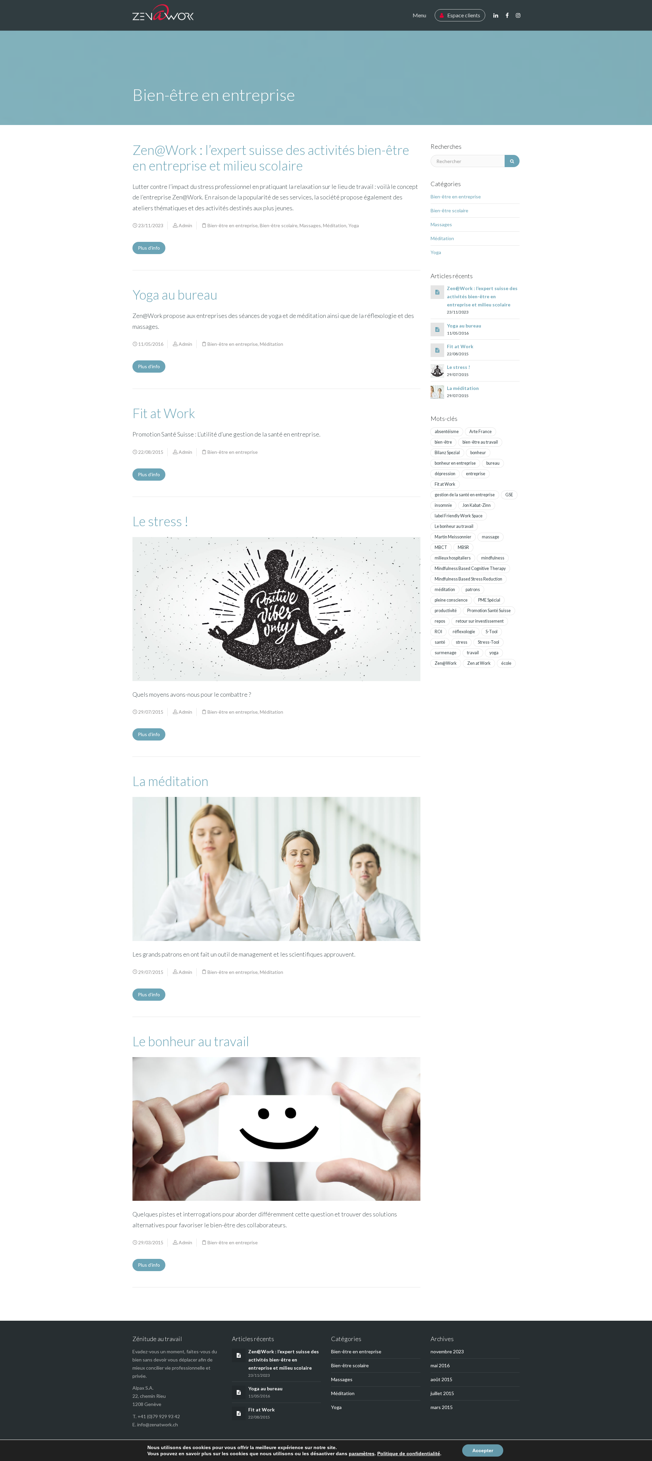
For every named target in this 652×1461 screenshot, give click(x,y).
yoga (494, 652)
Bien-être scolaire (278, 225)
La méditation (170, 781)
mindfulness (492, 557)
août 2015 (441, 1379)
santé (440, 642)
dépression (445, 473)
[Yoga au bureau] (437, 329)
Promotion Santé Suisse (489, 610)
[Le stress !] (437, 370)
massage (490, 536)
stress (461, 642)
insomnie (443, 505)
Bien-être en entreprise (232, 225)
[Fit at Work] (437, 350)
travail (473, 652)
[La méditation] (437, 391)
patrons (473, 589)
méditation (445, 589)
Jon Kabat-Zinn (477, 505)
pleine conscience (451, 600)
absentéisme (447, 431)
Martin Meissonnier (453, 536)
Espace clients (463, 15)
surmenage (445, 652)
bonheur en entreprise (455, 463)
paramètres (362, 1453)
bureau (493, 463)
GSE (509, 494)
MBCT (441, 547)
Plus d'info (149, 248)
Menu (419, 15)
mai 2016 (440, 1365)
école (506, 663)
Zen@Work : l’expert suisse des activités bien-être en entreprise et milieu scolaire (270, 157)
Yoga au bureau (174, 294)
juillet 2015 (442, 1393)
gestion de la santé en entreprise (465, 494)
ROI (438, 631)
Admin (185, 225)
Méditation (334, 225)
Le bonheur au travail (190, 1041)
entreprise (475, 473)
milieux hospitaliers (453, 557)
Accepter (482, 1450)
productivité (446, 610)
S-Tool (491, 631)
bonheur (478, 452)
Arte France (480, 431)
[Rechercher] (512, 161)
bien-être (443, 442)
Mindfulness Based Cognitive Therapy (470, 568)
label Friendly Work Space (459, 515)
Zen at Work (479, 663)
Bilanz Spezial (447, 452)
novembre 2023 (447, 1351)
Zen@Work (446, 663)
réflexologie (464, 631)
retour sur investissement (480, 621)
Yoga (353, 225)
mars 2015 (442, 1407)
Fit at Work (163, 413)
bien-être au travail (480, 442)
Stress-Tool (488, 642)
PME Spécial (489, 600)
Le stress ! (160, 521)
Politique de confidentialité (408, 1453)
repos (440, 621)
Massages (310, 225)
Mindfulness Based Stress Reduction (468, 579)
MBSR (463, 547)
